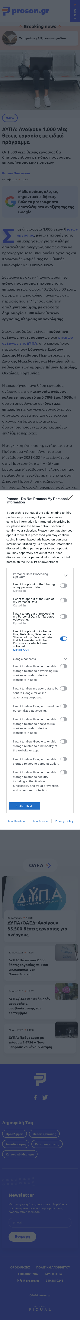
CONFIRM (24, 806)
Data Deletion (16, 821)
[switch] (63, 585)
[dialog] (40, 660)
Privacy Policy (64, 821)
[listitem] (40, 575)
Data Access (40, 821)
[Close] (72, 499)
